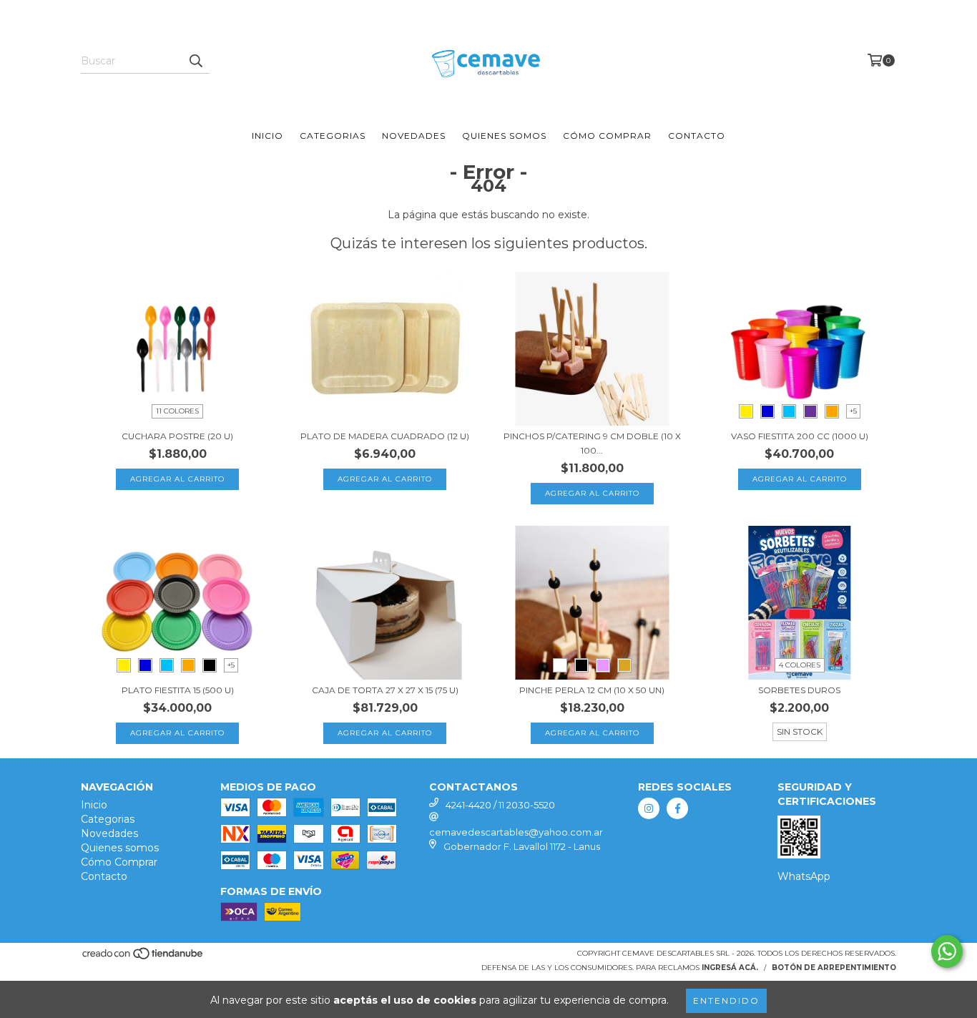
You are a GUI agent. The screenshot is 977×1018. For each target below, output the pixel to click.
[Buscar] (195, 61)
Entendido (726, 1000)
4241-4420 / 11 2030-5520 (500, 805)
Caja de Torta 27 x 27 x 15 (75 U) (385, 690)
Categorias (332, 135)
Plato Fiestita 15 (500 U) (178, 690)
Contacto (696, 135)
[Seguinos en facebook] (677, 808)
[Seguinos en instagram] (648, 808)
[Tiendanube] (143, 957)
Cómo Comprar (607, 135)
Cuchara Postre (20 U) (177, 436)
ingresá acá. (730, 967)
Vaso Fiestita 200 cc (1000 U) (799, 436)
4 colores (799, 665)
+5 (853, 411)
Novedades (414, 135)
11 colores (177, 411)
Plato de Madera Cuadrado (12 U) (384, 436)
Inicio (267, 135)
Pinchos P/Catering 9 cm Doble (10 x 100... (592, 443)
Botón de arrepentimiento (834, 967)
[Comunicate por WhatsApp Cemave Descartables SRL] (947, 951)
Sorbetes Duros (799, 690)
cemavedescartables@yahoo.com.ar (516, 832)
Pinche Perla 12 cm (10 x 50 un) (591, 690)
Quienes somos (504, 135)
